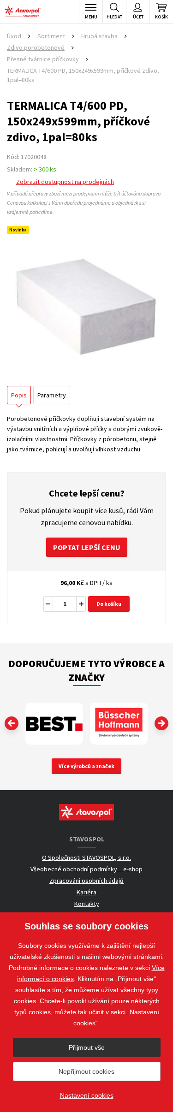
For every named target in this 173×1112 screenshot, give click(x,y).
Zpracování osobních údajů (86, 880)
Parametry (51, 395)
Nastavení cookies (86, 1095)
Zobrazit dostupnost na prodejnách (65, 181)
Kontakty (86, 903)
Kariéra (86, 892)
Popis (19, 395)
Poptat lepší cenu (86, 547)
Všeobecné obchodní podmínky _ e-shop (86, 869)
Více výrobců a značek (86, 766)
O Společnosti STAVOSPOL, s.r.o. (86, 857)
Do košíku (108, 603)
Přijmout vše (87, 1047)
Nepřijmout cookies (86, 1071)
